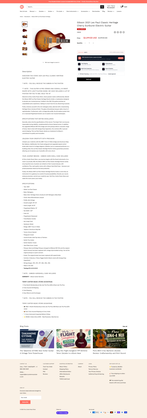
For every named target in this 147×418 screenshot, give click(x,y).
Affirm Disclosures (65, 374)
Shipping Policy (64, 369)
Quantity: (80, 43)
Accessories (84, 11)
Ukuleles (41, 11)
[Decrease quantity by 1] (85, 43)
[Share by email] (124, 32)
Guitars (50, 11)
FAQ (44, 371)
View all (125, 326)
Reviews (110, 11)
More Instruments (72, 11)
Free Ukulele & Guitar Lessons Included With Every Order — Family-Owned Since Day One (73, 1)
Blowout (32, 11)
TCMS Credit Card (65, 379)
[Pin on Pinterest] (118, 32)
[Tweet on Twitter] (121, 32)
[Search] (102, 7)
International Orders (65, 371)
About (80, 366)
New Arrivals (23, 11)
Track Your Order (47, 366)
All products (27, 16)
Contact (45, 369)
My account (111, 7)
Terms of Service (93, 369)
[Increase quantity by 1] (93, 43)
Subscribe (25, 402)
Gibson (79, 32)
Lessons (119, 11)
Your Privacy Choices (95, 371)
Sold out (88, 79)
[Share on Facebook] (115, 32)
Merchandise (96, 11)
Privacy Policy (93, 366)
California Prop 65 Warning (96, 374)
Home (21, 16)
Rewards (62, 376)
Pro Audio (59, 11)
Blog (103, 11)
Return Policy (63, 366)
